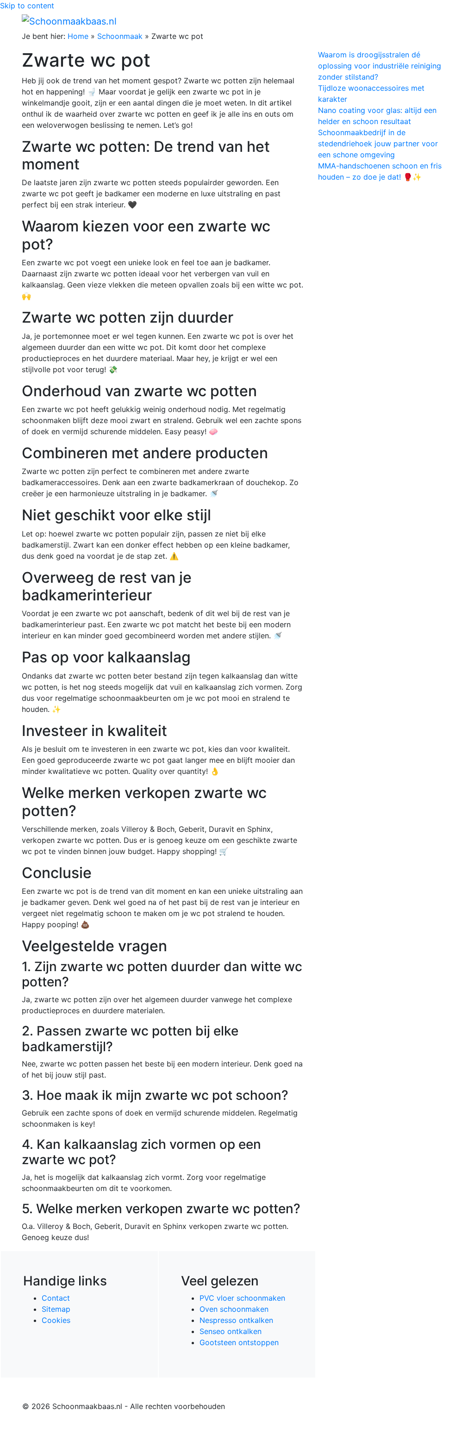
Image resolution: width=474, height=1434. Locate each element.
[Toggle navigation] (439, 21)
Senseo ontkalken (231, 1331)
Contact (56, 1298)
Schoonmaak (120, 36)
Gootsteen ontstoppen (239, 1342)
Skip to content (27, 5)
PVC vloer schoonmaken (242, 1298)
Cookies (56, 1320)
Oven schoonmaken (234, 1309)
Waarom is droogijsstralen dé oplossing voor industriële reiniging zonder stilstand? (379, 65)
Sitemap (56, 1309)
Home (78, 36)
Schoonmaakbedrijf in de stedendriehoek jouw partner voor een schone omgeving (378, 143)
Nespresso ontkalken (236, 1320)
